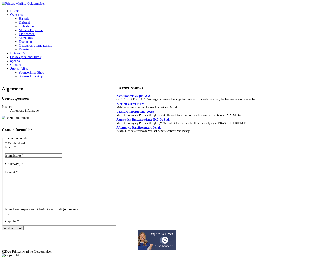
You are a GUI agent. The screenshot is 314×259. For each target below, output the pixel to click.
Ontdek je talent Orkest (25, 57)
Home (14, 11)
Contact (15, 65)
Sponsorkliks (19, 68)
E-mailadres (14, 155)
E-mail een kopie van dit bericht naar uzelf (33, 209)
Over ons (16, 14)
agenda (15, 61)
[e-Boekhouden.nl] (157, 248)
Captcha (12, 221)
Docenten (25, 41)
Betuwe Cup (18, 53)
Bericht (11, 172)
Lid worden (27, 34)
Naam (10, 147)
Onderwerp (14, 164)
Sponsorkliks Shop (31, 72)
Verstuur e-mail (12, 228)
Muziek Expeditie (31, 30)
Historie (24, 18)
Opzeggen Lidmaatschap (35, 45)
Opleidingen (27, 26)
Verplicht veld (15, 143)
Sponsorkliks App (31, 76)
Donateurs (26, 49)
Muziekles (26, 38)
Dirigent (24, 22)
